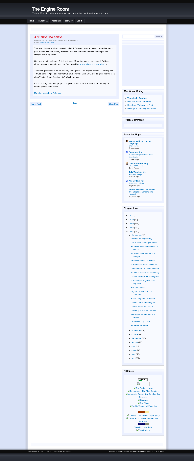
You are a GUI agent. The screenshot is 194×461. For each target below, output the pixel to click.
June (134, 350)
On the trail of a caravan (142, 306)
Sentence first (135, 152)
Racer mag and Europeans (143, 298)
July (134, 346)
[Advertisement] (143, 65)
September (137, 338)
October (135, 334)
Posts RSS (56, 21)
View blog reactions (143, 427)
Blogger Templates (116, 451)
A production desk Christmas (144, 264)
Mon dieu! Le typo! (136, 183)
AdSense (42, 42)
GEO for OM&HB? (136, 166)
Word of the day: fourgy (141, 238)
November (136, 330)
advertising (50, 42)
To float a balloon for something (145, 272)
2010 (131, 220)
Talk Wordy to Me (137, 172)
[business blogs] (143, 388)
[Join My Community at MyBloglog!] (143, 415)
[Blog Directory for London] (143, 412)
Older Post (113, 104)
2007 (131, 231)
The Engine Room (50, 9)
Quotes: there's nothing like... (144, 302)
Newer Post (36, 104)
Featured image (135, 174)
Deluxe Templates (139, 451)
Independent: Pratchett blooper (145, 268)
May (134, 354)
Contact (69, 21)
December (136, 235)
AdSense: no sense (48, 37)
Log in (79, 21)
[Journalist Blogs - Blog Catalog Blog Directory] (143, 397)
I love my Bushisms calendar (144, 310)
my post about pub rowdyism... (92, 64)
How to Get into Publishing (139, 102)
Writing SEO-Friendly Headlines (141, 108)
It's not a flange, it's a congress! (145, 276)
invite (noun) (134, 146)
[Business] (143, 400)
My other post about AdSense (47, 93)
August (135, 342)
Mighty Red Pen (136, 181)
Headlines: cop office (140, 321)
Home (32, 21)
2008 (131, 228)
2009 (131, 224)
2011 (131, 216)
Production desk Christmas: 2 (144, 260)
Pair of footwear (138, 287)
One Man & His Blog (138, 163)
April (134, 358)
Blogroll (43, 21)
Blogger (68, 451)
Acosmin (161, 451)
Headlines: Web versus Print (140, 105)
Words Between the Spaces (142, 189)
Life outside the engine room (144, 242)
